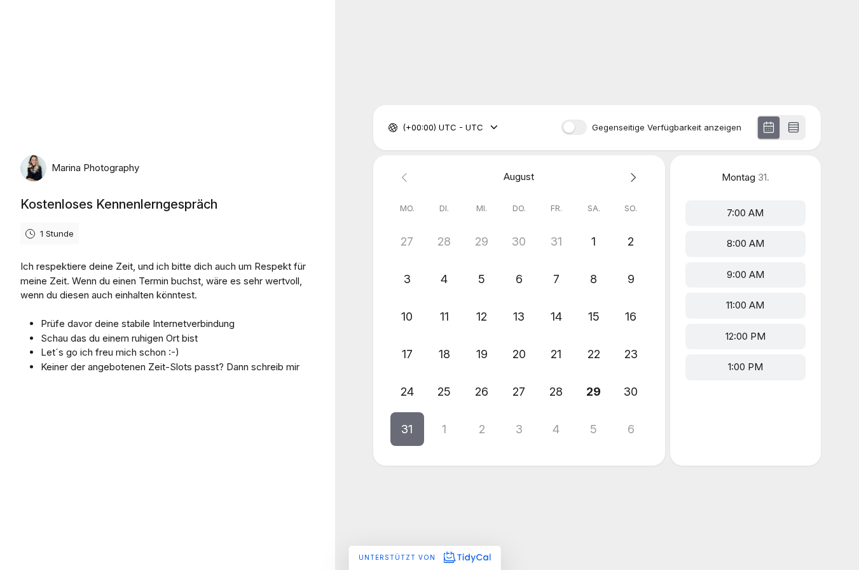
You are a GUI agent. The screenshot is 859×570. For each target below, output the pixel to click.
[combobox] (403, 128)
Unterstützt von (398, 557)
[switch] (574, 127)
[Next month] (631, 177)
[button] (407, 429)
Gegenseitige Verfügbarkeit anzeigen (666, 127)
